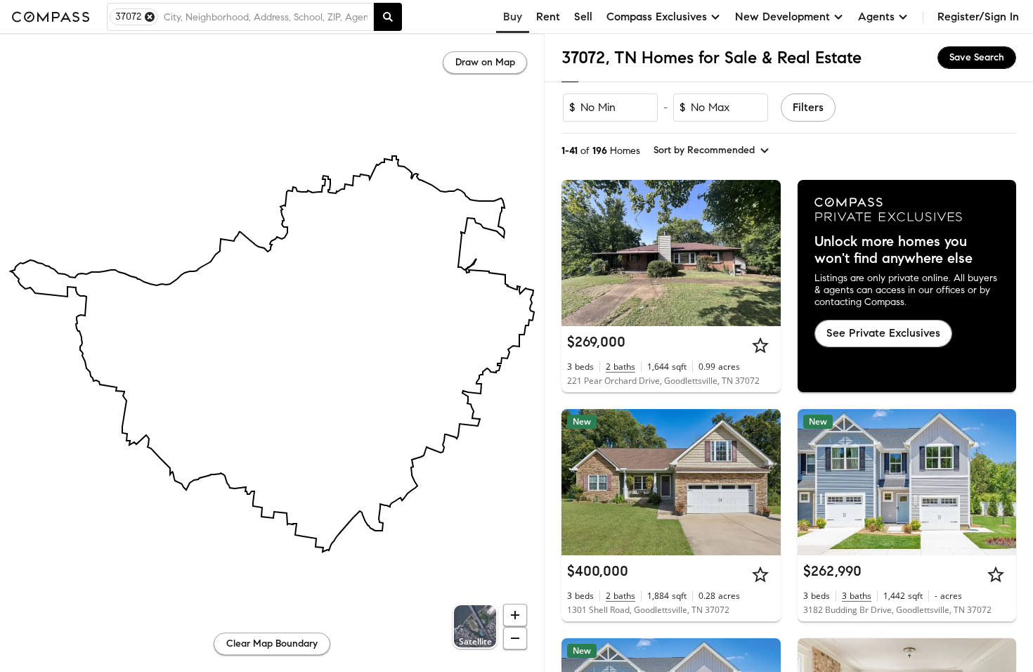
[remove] (149, 16)
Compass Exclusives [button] (656, 16)
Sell (583, 16)
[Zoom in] (515, 615)
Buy (512, 16)
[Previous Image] (578, 253)
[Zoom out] (515, 638)
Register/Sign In (978, 16)
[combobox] (265, 17)
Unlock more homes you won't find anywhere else (893, 250)
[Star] (760, 345)
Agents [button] (876, 16)
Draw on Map (485, 62)
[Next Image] (764, 253)
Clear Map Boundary (272, 644)
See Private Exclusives (883, 333)
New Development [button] (782, 16)
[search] (388, 17)
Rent (548, 16)
